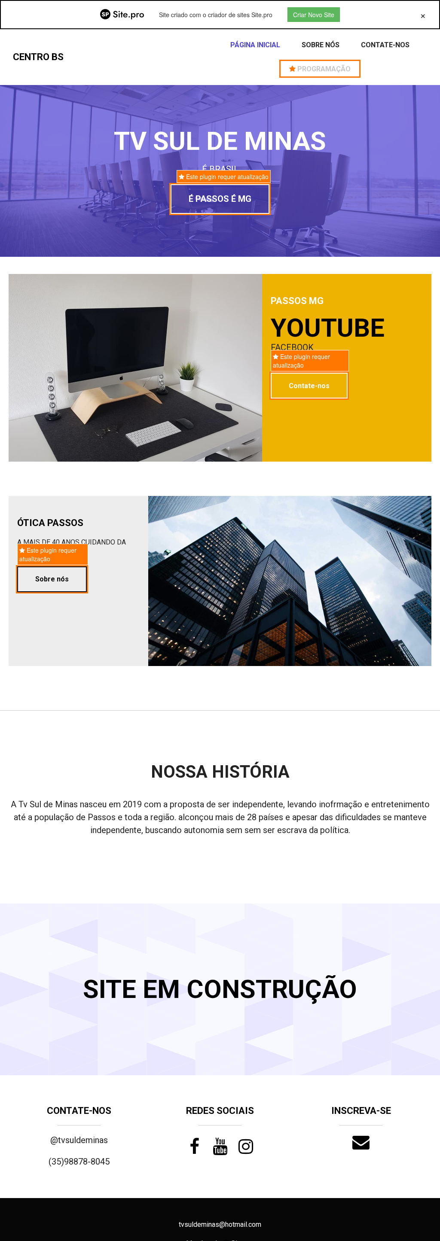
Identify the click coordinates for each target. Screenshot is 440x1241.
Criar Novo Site (313, 14)
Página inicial (255, 45)
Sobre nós (320, 45)
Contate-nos (385, 45)
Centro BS (38, 57)
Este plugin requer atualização (226, 176)
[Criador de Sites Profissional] (122, 14)
